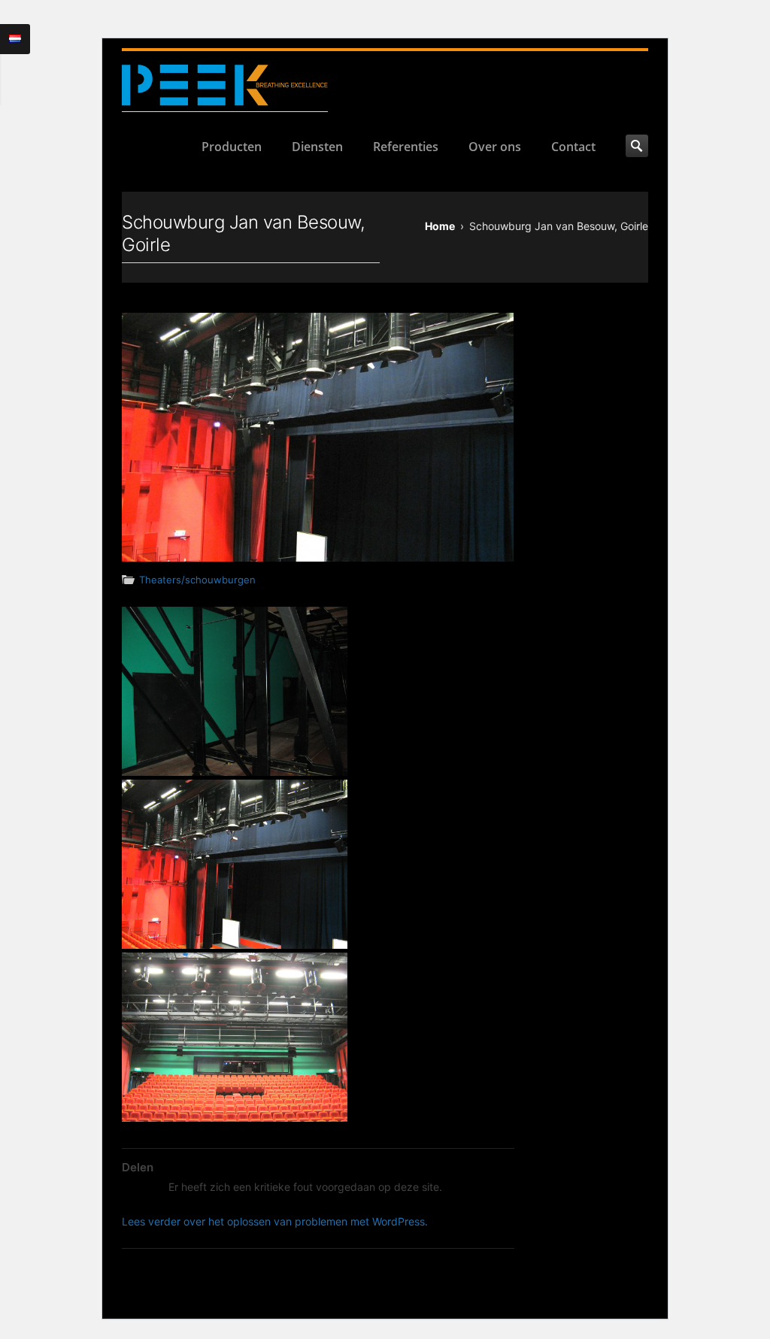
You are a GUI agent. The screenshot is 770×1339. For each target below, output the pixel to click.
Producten (232, 146)
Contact (573, 146)
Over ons (494, 146)
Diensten (317, 146)
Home (440, 226)
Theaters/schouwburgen (197, 580)
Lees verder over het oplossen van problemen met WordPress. (275, 1221)
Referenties (405, 146)
